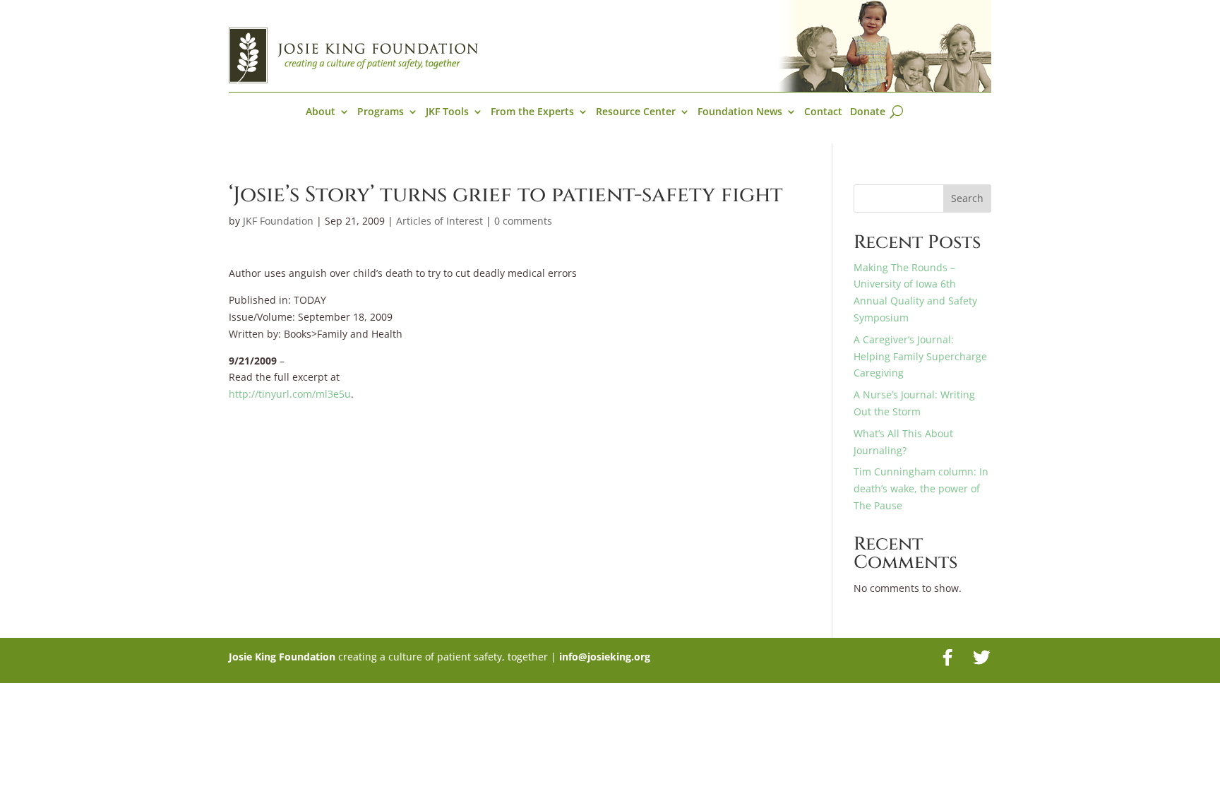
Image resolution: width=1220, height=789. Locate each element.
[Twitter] (981, 657)
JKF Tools (447, 112)
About (320, 112)
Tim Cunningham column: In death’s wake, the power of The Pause (921, 488)
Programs (380, 112)
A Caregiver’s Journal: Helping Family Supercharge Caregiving (920, 356)
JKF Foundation (278, 220)
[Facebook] (947, 657)
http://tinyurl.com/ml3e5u (290, 394)
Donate (867, 112)
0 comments (523, 220)
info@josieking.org (604, 656)
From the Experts (532, 112)
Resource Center (636, 112)
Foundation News (740, 112)
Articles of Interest (439, 220)
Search (967, 198)
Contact (823, 112)
